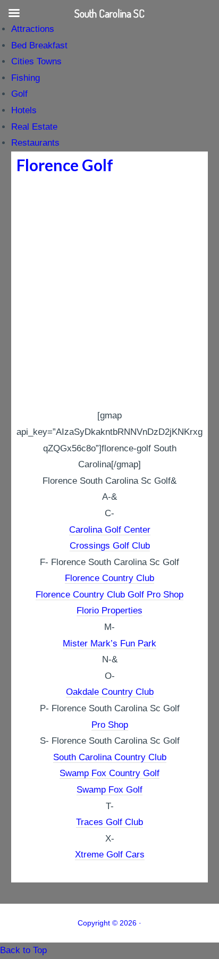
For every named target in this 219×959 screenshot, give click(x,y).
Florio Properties (109, 610)
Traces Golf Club (109, 822)
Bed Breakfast (39, 45)
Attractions (32, 29)
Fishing (25, 78)
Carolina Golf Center (109, 530)
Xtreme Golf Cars (110, 854)
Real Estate (34, 127)
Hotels (24, 110)
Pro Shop (109, 725)
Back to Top (23, 950)
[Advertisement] (109, 292)
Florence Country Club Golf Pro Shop (109, 595)
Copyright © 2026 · (109, 923)
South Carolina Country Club (109, 757)
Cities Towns (36, 61)
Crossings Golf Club (110, 546)
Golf (19, 94)
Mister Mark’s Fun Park (109, 643)
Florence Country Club (109, 578)
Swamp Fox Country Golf (109, 773)
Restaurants (35, 143)
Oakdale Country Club (110, 692)
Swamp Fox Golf (109, 790)
